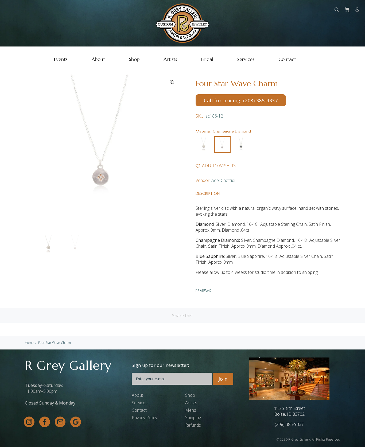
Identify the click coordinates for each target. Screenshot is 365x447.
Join (223, 379)
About (137, 395)
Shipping (193, 418)
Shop (190, 395)
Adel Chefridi (223, 180)
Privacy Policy (144, 418)
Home (29, 342)
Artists (191, 403)
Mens (190, 410)
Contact (139, 410)
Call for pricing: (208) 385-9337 (241, 100)
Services (139, 403)
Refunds (193, 425)
